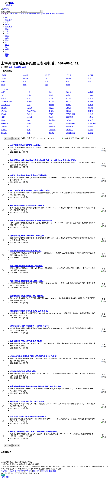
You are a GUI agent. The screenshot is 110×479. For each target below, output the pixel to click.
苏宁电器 (52, 126)
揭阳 (43, 14)
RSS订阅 (52, 471)
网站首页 (4, 471)
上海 (24, 67)
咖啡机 (90, 111)
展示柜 (90, 133)
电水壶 (4, 114)
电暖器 (90, 105)
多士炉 (51, 105)
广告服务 (28, 471)
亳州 (38, 14)
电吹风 (29, 114)
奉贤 (46, 85)
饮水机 (51, 98)
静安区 (90, 75)
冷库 (50, 123)
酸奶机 (68, 111)
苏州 (47, 14)
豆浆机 (68, 108)
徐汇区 (47, 75)
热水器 (90, 92)
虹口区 (47, 78)
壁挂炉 (90, 126)
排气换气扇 (5, 105)
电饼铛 (90, 101)
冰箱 (50, 92)
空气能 (90, 130)
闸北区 (25, 78)
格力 (12, 14)
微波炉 (90, 120)
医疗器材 (52, 120)
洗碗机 (4, 111)
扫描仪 (90, 117)
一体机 (29, 123)
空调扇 (4, 108)
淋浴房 (4, 133)
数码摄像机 (70, 123)
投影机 (29, 95)
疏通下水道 (70, 133)
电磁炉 (29, 101)
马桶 (28, 130)
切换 (12, 3)
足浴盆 (90, 114)
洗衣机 (68, 92)
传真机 (4, 98)
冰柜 (28, 133)
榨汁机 (90, 108)
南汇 (24, 85)
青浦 (3, 85)
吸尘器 (90, 98)
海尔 (20, 14)
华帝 (16, 14)
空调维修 (32, 14)
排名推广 (20, 471)
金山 (89, 81)
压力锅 (51, 101)
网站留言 (44, 471)
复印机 (68, 120)
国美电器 (69, 126)
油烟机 (51, 95)
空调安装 (52, 130)
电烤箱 (68, 105)
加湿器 (51, 108)
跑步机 (4, 120)
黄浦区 (4, 75)
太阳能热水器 (6, 101)
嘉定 (24, 81)
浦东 (46, 81)
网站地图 (12, 471)
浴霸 (28, 105)
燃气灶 (52, 14)
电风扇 (29, 108)
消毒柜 (25, 14)
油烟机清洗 (60, 14)
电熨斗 (51, 114)
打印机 (90, 95)
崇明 (68, 85)
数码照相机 (92, 123)
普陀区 (4, 78)
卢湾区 (25, 75)
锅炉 (28, 120)
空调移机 (69, 130)
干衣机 (51, 117)
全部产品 (4, 89)
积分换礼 (36, 471)
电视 (3, 92)
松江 (68, 81)
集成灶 (51, 133)
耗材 (28, 126)
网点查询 (17, 67)
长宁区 (68, 75)
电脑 (68, 95)
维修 (8, 477)
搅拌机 (4, 117)
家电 (3, 477)
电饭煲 (68, 98)
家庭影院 (69, 117)
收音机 (51, 111)
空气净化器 (70, 114)
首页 (10, 67)
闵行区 (4, 81)
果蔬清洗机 (31, 111)
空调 (28, 92)
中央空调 (4, 123)
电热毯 (29, 117)
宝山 (89, 78)
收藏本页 (8, 5)
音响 (28, 98)
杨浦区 (68, 78)
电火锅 (68, 101)
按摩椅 (4, 126)
